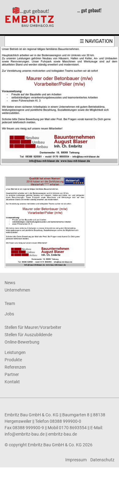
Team (10, 303)
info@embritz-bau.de (25, 434)
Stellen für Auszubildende (28, 334)
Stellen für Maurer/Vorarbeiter (33, 327)
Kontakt (12, 381)
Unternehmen (17, 290)
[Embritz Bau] (30, 17)
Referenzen (15, 367)
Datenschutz (102, 459)
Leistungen (15, 352)
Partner (12, 374)
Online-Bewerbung (22, 342)
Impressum (76, 459)
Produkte (13, 359)
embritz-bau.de (62, 434)
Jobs (9, 313)
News (10, 282)
